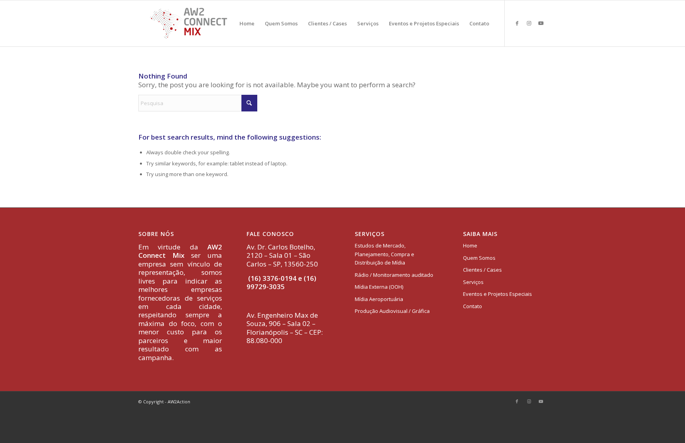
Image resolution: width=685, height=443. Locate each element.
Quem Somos (479, 257)
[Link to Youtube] (541, 23)
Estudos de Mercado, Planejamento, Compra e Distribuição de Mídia (384, 254)
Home (470, 245)
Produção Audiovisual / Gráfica (392, 311)
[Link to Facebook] (517, 23)
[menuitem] (247, 23)
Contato (472, 306)
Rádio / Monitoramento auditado (394, 274)
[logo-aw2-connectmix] (188, 23)
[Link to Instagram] (529, 23)
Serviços (473, 282)
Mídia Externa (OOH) (379, 286)
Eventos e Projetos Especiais (497, 293)
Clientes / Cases (482, 269)
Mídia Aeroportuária (379, 299)
